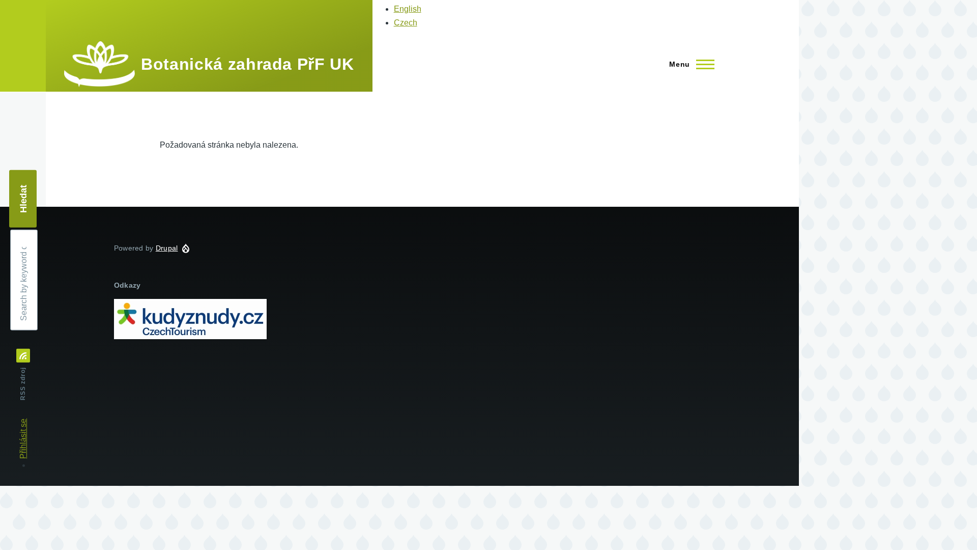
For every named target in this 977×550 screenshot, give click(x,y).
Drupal (167, 248)
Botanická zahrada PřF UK (247, 64)
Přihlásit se (23, 439)
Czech (405, 22)
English (407, 9)
